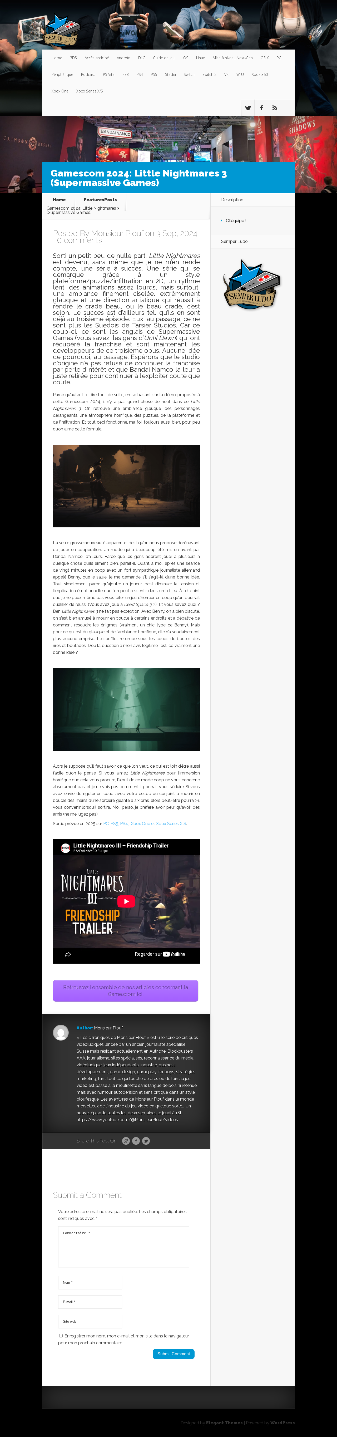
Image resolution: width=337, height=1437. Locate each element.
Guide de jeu (164, 57)
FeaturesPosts (100, 200)
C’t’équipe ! (236, 220)
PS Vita (109, 74)
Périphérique (62, 74)
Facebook (136, 1141)
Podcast (88, 74)
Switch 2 (209, 74)
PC (279, 57)
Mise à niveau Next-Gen (233, 57)
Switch (189, 74)
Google (126, 1141)
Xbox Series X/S (89, 91)
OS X (265, 57)
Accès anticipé (97, 57)
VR (226, 74)
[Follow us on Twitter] (247, 108)
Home (57, 57)
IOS (185, 57)
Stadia (170, 74)
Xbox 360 (260, 74)
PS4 (140, 74)
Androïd (123, 57)
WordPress (282, 1422)
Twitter (146, 1141)
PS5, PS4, (120, 823)
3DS (73, 57)
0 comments (79, 240)
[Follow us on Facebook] (261, 108)
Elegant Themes (224, 1422)
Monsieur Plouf (117, 233)
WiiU (240, 74)
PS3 (125, 74)
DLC (141, 57)
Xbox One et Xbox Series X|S (158, 823)
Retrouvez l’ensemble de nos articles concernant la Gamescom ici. (125, 990)
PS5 (154, 74)
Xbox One (60, 91)
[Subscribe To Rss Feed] (274, 108)
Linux (200, 57)
